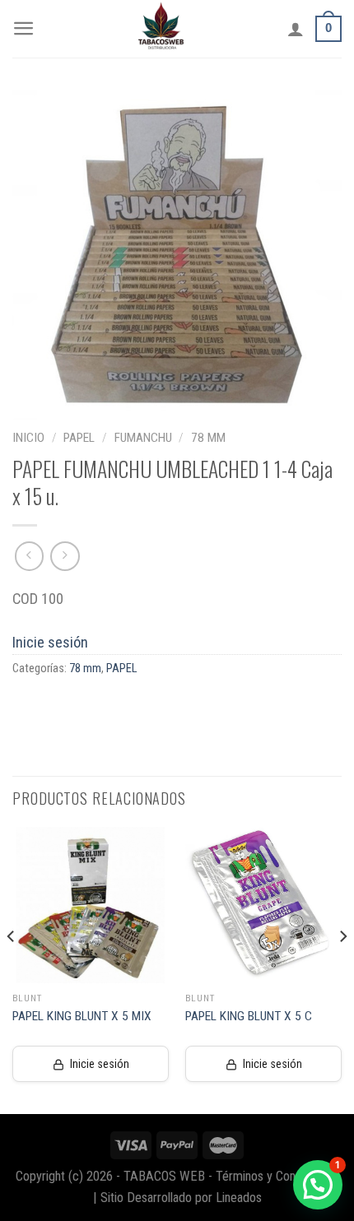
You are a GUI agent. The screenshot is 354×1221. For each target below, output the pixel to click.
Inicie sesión (50, 642)
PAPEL (79, 437)
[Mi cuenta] (295, 29)
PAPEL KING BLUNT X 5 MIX (81, 1016)
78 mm (208, 437)
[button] (317, 1184)
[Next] (342, 969)
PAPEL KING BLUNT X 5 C (248, 1016)
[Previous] (11, 969)
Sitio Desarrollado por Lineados (181, 1197)
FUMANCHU (143, 437)
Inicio (28, 437)
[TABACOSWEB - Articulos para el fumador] (161, 29)
